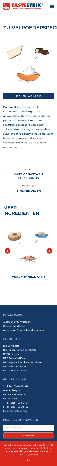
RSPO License (11, 354)
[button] (7, 251)
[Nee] (53, 453)
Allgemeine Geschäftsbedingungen (23, 330)
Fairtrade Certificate (14, 366)
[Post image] (28, 246)
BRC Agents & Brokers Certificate (22, 362)
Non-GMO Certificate (15, 370)
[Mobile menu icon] (52, 6)
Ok (28, 460)
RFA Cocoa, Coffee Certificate (20, 350)
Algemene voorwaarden (17, 321)
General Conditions (14, 326)
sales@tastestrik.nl (16, 411)
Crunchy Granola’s (28, 277)
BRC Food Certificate (15, 358)
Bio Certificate (11, 345)
